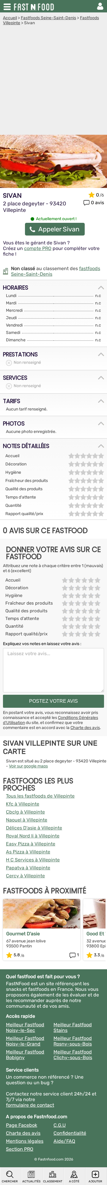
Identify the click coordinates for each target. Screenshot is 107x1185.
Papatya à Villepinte (28, 868)
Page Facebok (21, 1125)
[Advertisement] (53, 81)
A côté (74, 1181)
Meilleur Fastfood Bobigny (25, 1054)
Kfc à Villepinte (22, 804)
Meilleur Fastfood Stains (73, 1027)
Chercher (10, 1181)
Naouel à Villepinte (26, 820)
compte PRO (37, 248)
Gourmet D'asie (23, 933)
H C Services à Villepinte (33, 860)
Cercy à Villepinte (25, 876)
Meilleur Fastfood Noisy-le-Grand (25, 1041)
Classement (52, 1181)
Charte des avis (85, 727)
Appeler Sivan (58, 229)
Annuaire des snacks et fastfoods (34, 6)
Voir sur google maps (28, 766)
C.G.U (60, 1125)
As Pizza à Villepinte (28, 852)
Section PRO (19, 1149)
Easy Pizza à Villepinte (30, 844)
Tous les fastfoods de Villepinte (40, 796)
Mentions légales (24, 1141)
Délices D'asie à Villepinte (34, 828)
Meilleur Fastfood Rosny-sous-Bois (73, 1041)
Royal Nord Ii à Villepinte (32, 836)
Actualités (31, 1181)
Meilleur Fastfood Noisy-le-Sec (25, 1027)
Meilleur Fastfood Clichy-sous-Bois (73, 1054)
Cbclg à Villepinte (25, 812)
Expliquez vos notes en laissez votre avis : (42, 643)
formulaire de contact (30, 1105)
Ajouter (95, 1181)
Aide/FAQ (64, 1141)
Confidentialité (70, 1133)
